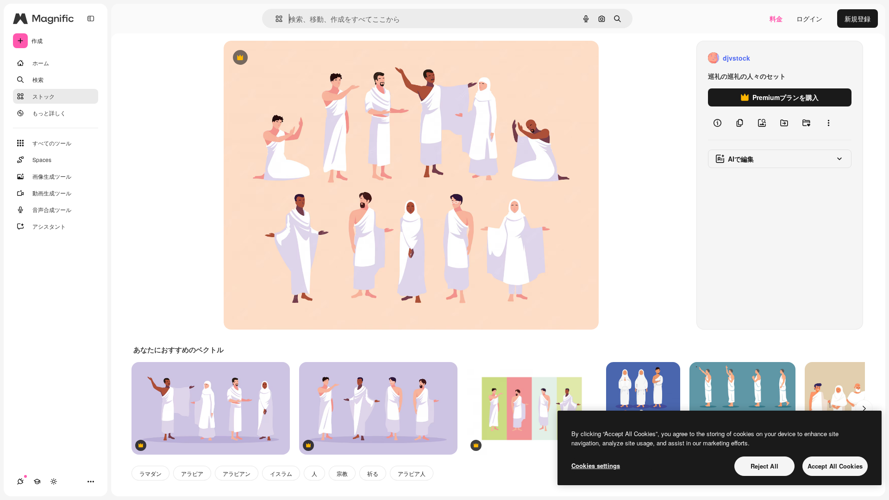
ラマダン (150, 473)
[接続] (20, 481)
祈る (372, 473)
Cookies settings (595, 465)
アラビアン (236, 473)
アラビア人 (412, 473)
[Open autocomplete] (275, 18)
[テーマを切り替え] (53, 481)
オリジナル (287, 58)
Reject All (764, 466)
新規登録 (857, 18)
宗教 (342, 473)
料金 (776, 18)
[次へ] (864, 408)
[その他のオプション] (828, 123)
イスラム (281, 473)
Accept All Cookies (835, 466)
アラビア (192, 473)
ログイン (809, 18)
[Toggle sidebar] (90, 18)
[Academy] (37, 481)
